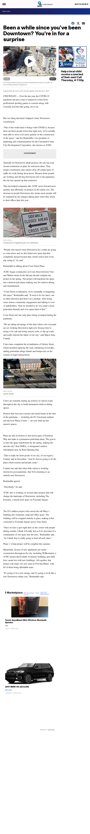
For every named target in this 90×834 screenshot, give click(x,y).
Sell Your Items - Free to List (31, 594)
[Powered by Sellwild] (51, 730)
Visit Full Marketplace (44, 593)
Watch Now (81, 4)
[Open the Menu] (4, 4)
